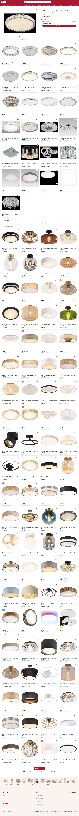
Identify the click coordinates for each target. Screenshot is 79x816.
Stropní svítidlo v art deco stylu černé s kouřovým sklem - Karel (33, 273)
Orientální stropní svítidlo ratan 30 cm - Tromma (30, 299)
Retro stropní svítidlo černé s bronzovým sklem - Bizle (51, 248)
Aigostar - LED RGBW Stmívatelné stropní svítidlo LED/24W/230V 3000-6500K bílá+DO (57, 628)
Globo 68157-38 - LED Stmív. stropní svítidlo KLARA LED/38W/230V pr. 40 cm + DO (37, 62)
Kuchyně (36, 784)
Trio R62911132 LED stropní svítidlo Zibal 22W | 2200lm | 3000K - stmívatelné (17, 476)
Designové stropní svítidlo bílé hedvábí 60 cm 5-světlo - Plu (52, 349)
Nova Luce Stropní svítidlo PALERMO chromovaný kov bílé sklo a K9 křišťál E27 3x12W (37, 112)
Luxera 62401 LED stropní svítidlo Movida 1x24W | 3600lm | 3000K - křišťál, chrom (56, 62)
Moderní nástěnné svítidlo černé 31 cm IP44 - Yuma (12, 324)
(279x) (50, 21)
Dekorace (12, 784)
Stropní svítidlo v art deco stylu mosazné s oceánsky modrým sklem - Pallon (55, 527)
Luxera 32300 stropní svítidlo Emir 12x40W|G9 (11, 163)
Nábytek (6, 784)
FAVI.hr (55, 811)
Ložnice (54, 784)
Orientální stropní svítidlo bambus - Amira (29, 248)
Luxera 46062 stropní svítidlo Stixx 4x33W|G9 (68, 163)
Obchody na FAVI (39, 795)
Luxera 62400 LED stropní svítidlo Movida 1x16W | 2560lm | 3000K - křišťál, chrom (18, 112)
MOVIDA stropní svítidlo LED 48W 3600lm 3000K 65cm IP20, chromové (54, 87)
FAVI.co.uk (65, 811)
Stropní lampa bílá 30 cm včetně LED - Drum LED (50, 375)
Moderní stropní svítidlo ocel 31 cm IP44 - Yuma (69, 527)
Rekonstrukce (31, 784)
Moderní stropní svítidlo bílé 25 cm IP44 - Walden (50, 324)
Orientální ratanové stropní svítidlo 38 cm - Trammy (12, 502)
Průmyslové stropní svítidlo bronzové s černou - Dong (31, 759)
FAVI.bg (69, 811)
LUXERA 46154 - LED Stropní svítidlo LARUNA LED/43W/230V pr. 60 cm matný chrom (37, 87)
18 (56, 559)
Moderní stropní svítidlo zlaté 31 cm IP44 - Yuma (30, 476)
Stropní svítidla (11, 7)
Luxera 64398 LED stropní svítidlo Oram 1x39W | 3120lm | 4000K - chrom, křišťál (56, 138)
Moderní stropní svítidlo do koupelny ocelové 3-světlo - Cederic (14, 552)
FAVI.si (75, 811)
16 (56, 229)
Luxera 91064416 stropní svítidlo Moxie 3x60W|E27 (31, 163)
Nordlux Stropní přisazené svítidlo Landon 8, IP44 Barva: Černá (52, 658)
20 (75, 119)
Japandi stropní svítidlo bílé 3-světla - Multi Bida (50, 425)
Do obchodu (60, 25)
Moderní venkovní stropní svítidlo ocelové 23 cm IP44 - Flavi (13, 734)
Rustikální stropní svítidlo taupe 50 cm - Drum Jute (12, 759)
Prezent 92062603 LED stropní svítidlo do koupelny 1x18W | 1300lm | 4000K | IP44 (17, 188)
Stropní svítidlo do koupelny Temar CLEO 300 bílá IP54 (51, 708)
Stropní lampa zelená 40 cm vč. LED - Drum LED (30, 349)
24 (37, 280)
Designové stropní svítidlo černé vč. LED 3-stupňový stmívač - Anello (34, 451)
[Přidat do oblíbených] (37, 43)
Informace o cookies (40, 805)
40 (56, 381)
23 (56, 639)
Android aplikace (74, 793)
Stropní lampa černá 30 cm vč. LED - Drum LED (30, 734)
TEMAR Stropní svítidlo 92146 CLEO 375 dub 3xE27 (12, 628)
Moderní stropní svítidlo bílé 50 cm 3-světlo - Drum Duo (51, 759)
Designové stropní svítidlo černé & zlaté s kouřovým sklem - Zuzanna (54, 552)
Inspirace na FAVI (39, 798)
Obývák (48, 784)
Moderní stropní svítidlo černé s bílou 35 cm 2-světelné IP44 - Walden (15, 248)
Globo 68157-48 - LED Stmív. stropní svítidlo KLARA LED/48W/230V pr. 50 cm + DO (18, 87)
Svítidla (24, 784)
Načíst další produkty (39, 768)
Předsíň (66, 784)
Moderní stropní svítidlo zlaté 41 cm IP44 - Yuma (11, 425)
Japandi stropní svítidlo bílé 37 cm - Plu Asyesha (69, 425)
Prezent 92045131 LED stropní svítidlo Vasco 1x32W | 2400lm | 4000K (34, 188)
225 (56, 690)
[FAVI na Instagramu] (5, 803)
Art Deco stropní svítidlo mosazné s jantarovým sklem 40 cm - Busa (15, 683)
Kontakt (4, 795)
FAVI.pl (45, 811)
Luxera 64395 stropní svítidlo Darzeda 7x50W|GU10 (12, 214)
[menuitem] (3, 5)
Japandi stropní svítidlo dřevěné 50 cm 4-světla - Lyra (12, 375)
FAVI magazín (38, 799)
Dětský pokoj (61, 785)
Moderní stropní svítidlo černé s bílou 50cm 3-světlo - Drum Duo (14, 578)
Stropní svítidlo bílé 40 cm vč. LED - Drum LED (69, 451)
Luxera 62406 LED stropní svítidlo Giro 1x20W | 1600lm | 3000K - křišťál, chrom (36, 138)
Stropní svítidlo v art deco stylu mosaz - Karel (11, 273)
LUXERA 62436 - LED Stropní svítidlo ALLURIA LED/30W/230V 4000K (15, 62)
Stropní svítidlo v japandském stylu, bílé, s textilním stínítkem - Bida (34, 400)
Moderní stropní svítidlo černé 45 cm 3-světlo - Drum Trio (32, 683)
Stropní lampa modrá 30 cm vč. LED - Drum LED (11, 603)
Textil (18, 784)
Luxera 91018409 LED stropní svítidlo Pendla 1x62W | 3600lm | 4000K (54, 188)
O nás (37, 793)
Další (47, 771)
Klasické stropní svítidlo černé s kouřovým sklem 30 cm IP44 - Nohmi (34, 658)
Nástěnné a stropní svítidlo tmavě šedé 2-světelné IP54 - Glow (33, 628)
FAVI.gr (72, 811)
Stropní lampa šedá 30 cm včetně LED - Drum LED (50, 578)
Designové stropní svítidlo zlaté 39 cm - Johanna (50, 734)
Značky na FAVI (39, 796)
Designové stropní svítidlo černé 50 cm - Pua (49, 603)
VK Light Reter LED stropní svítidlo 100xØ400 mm (50, 476)
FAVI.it (58, 811)
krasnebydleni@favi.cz (8, 793)
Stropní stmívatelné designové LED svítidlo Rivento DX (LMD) (14, 138)
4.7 (48, 21)
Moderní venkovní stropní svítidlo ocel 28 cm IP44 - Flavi (51, 502)
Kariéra (4, 796)
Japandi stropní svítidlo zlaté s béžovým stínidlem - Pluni (32, 324)
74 (56, 664)
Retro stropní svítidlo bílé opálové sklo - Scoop (30, 552)
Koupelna (42, 784)
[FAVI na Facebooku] (3, 803)
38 (18, 229)
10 (75, 432)
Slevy (73, 784)
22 (56, 356)
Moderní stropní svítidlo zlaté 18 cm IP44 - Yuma (30, 425)
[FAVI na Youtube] (7, 803)
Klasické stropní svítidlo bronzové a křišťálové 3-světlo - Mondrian (34, 527)
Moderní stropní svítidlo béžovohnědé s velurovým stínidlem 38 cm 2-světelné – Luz (18, 527)
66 (18, 457)
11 (37, 119)
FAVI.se (61, 811)
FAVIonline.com (5, 811)
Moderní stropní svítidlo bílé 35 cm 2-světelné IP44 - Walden (52, 273)
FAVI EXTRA (38, 802)
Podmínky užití (39, 804)
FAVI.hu (51, 811)
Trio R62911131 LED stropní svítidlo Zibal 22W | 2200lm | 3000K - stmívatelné (55, 683)
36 (37, 229)
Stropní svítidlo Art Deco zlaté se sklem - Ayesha (50, 299)
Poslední (52, 771)
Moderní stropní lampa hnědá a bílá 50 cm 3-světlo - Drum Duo (33, 502)
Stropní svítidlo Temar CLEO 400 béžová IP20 (11, 658)
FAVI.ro (48, 811)
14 (37, 356)
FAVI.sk (41, 811)
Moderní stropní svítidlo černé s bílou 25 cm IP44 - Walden (13, 299)
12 (18, 280)
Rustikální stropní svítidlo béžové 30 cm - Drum (11, 708)
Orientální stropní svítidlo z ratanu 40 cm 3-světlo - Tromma (33, 375)
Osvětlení (5, 7)
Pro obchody (38, 801)
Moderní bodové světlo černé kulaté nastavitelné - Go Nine (13, 451)
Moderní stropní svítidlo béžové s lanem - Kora (30, 603)
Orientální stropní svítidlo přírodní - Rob (10, 400)
